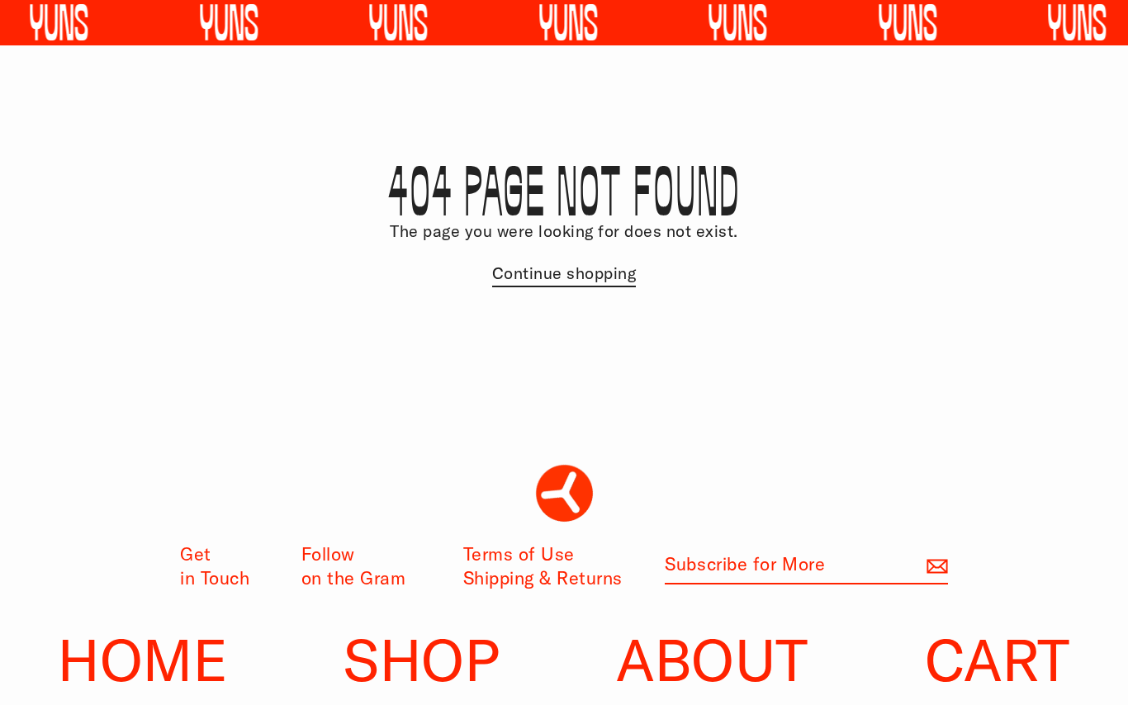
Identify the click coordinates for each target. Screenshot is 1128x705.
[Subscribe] (935, 565)
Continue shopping (564, 273)
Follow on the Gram (353, 565)
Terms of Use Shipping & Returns (543, 565)
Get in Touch (214, 565)
